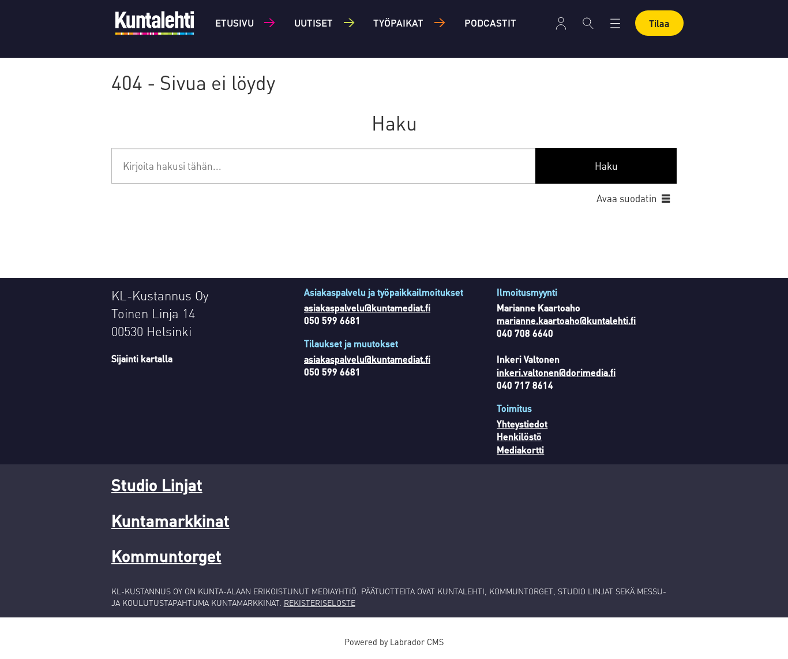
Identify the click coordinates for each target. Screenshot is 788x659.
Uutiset (313, 22)
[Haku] (588, 23)
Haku (606, 165)
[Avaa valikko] (561, 23)
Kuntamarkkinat (170, 520)
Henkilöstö (519, 436)
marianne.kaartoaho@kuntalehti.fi (566, 320)
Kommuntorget (166, 555)
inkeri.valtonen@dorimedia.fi (556, 372)
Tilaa (659, 23)
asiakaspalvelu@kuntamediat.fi (367, 307)
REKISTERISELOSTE (319, 602)
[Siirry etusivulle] (154, 22)
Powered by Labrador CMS (394, 641)
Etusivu (234, 22)
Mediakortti (520, 450)
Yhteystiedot (522, 424)
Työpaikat (398, 22)
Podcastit (490, 22)
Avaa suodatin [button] (626, 198)
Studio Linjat (156, 484)
